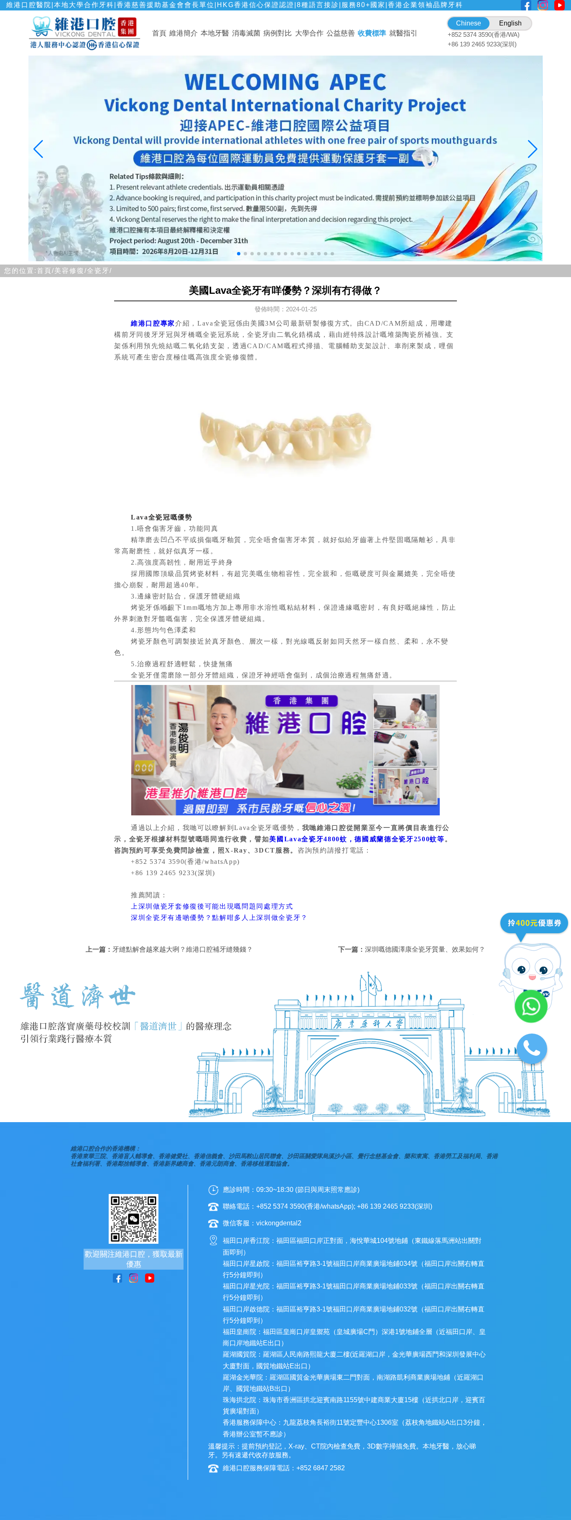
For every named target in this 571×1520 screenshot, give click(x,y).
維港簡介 (183, 33)
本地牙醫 (215, 33)
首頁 (159, 33)
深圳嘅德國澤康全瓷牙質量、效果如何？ (425, 949)
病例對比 (277, 33)
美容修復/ (70, 270)
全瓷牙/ (99, 270)
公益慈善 (340, 33)
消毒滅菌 (246, 33)
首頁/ (45, 270)
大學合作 (309, 33)
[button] (238, 253)
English (510, 23)
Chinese (468, 23)
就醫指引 (403, 33)
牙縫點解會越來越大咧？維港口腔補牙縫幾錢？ (182, 949)
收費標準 (372, 33)
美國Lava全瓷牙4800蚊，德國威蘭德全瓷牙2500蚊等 (356, 839)
